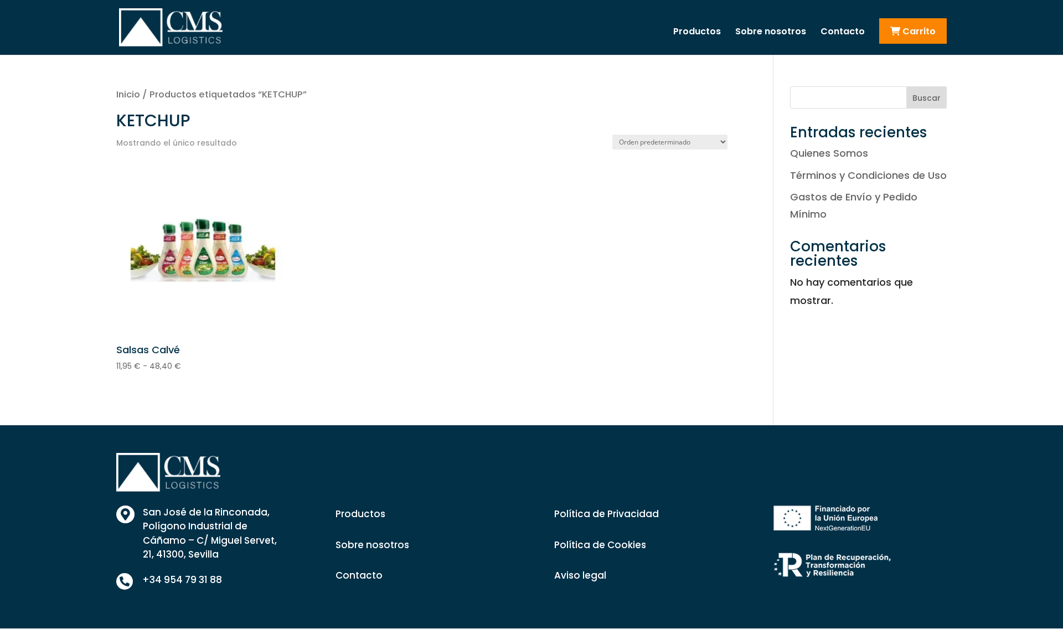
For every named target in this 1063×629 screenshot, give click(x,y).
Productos (697, 33)
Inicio (128, 94)
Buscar (926, 98)
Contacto (843, 33)
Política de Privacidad (606, 513)
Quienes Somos (829, 153)
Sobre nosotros (770, 33)
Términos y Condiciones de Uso (868, 175)
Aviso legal (580, 575)
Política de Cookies (600, 544)
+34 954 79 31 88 (182, 579)
